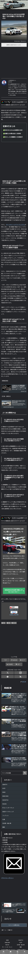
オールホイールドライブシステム (15, 224)
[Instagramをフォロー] (20, 672)
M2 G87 (14, 623)
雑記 (21, 947)
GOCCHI (10, 82)
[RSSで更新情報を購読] (20, 676)
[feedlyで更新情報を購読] (7, 676)
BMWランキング (14, 610)
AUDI (20, 942)
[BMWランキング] (14, 607)
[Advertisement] (14, 62)
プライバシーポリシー (7, 878)
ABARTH (20, 940)
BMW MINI (7, 942)
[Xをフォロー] (7, 672)
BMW (4, 623)
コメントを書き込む (14, 925)
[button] (18, 664)
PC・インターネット (7, 947)
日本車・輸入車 (20, 945)
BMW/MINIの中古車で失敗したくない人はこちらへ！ (14, 591)
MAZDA (7, 945)
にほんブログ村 (14, 614)
